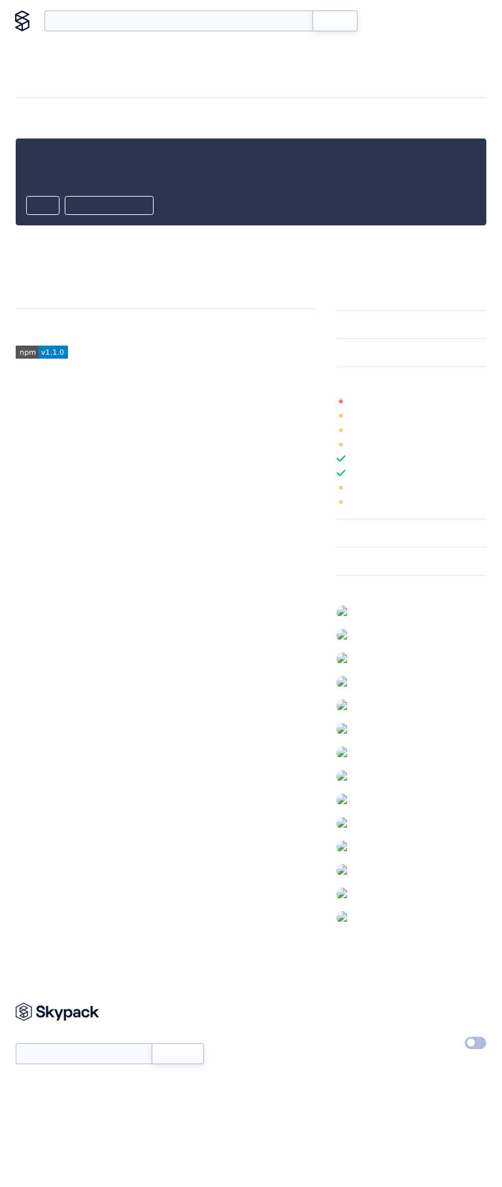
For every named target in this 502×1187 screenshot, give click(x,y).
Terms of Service (370, 1070)
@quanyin (375, 635)
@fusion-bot (380, 729)
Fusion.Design (108, 327)
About (464, 21)
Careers (352, 1040)
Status (269, 1040)
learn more (430, 381)
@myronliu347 (383, 776)
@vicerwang (379, 917)
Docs (387, 21)
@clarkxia (374, 658)
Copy (42, 206)
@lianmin (373, 682)
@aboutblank (382, 847)
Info (478, 401)
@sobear (373, 705)
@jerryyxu (375, 611)
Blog (424, 21)
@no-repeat (380, 799)
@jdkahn (372, 752)
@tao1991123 (380, 894)
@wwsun (373, 823)
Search (335, 21)
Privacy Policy (443, 1010)
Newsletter (37, 1036)
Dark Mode (427, 1042)
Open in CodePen (109, 206)
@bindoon (376, 870)
